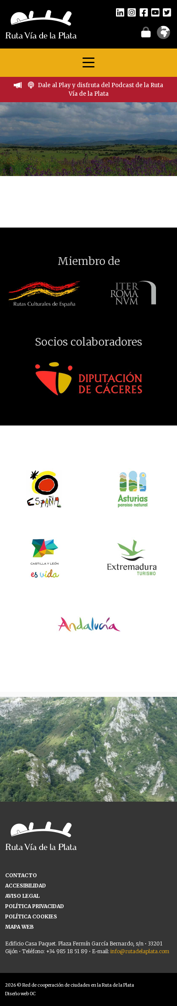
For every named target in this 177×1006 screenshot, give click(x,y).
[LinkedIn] (120, 12)
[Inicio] (41, 23)
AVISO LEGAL (22, 896)
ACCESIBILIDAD (25, 885)
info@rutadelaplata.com (139, 951)
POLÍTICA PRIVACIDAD (34, 906)
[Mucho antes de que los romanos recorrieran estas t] (88, 785)
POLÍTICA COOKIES (31, 916)
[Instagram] (132, 12)
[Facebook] (144, 12)
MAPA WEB (19, 927)
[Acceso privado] (146, 31)
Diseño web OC (20, 994)
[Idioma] (163, 35)
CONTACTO (21, 875)
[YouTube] (155, 12)
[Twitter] (167, 12)
